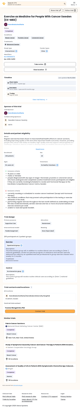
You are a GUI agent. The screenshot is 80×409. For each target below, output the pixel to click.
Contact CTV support (49, 396)
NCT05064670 (9, 57)
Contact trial (40, 311)
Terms (63, 399)
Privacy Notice (66, 396)
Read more (40, 149)
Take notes (38, 64)
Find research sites (29, 396)
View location (38, 70)
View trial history (39, 100)
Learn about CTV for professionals (29, 400)
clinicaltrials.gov (17, 385)
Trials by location (9, 399)
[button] (10, 37)
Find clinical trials (8, 396)
